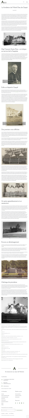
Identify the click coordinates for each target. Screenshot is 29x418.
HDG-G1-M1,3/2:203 (14, 236)
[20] (19, 250)
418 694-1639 (5, 382)
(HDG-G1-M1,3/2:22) (14, 43)
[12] (3, 145)
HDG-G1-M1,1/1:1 (14, 162)
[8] (1, 337)
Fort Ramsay (16, 91)
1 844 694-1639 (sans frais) (7, 383)
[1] (7, 22)
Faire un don (4, 398)
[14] (25, 173)
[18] (3, 246)
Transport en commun (18, 395)
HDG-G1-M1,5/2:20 (12, 276)
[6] (1, 334)
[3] (20, 30)
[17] (18, 218)
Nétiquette (6, 413)
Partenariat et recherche (4, 401)
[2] (25, 28)
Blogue (2, 403)
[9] (9, 99)
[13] (5, 170)
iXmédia (12, 413)
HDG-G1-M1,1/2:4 (14, 320)
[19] (13, 249)
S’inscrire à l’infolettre (19, 410)
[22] (9, 288)
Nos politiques (3, 413)
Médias (2, 404)
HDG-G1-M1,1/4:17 (14, 195)
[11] (8, 136)
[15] (15, 180)
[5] (1, 333)
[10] (1, 340)
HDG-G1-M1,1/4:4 (10, 81)
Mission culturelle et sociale (5, 395)
